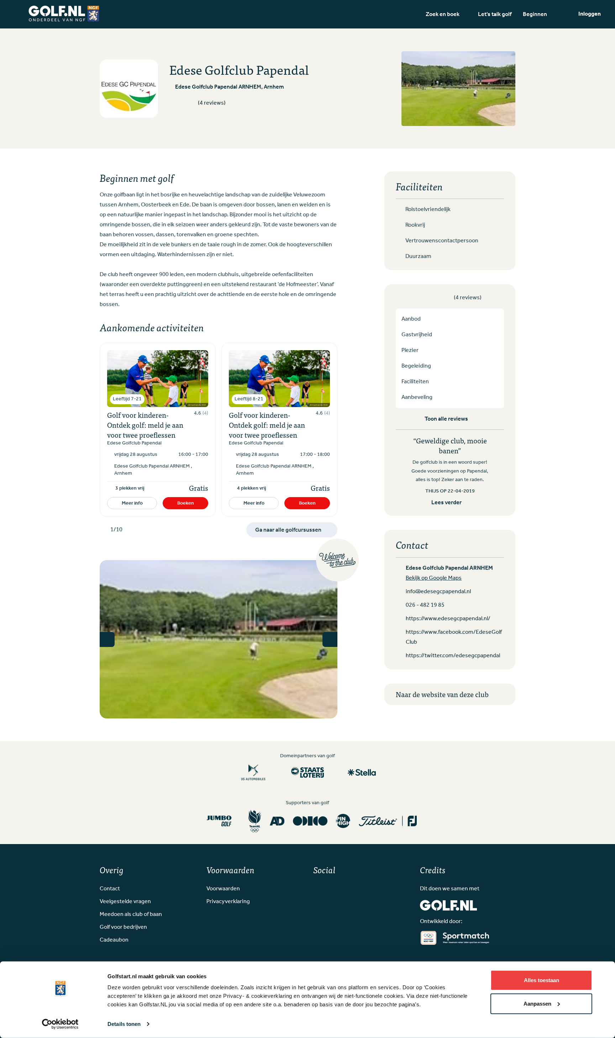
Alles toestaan (541, 980)
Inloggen (589, 14)
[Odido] (310, 821)
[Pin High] (343, 821)
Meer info (132, 503)
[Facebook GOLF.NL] (316, 887)
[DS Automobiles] (253, 772)
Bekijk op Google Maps (434, 578)
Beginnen (535, 14)
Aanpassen (537, 1003)
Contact (110, 889)
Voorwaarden (223, 889)
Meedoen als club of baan (131, 915)
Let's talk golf (494, 14)
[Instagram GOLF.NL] (327, 887)
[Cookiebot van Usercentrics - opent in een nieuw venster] (60, 1024)
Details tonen (124, 1024)
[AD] (277, 821)
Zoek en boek (442, 14)
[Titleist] (388, 821)
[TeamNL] (254, 821)
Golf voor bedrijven (123, 927)
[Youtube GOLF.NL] (339, 887)
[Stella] (361, 772)
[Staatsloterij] (307, 772)
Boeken (185, 503)
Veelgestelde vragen (125, 902)
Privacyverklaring (228, 902)
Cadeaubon (114, 940)
